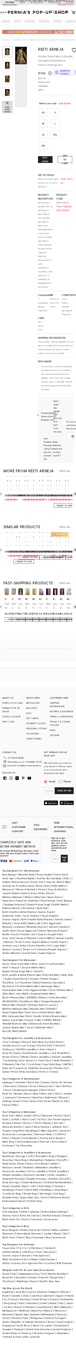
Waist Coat (28, 1119)
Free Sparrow (41, 1255)
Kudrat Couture (48, 1004)
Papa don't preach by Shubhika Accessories (27, 1068)
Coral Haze (34, 1064)
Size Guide (65, 103)
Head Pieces (9, 1163)
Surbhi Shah (9, 930)
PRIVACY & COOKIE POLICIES (60, 723)
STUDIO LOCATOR (11, 716)
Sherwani (47, 1115)
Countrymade (55, 963)
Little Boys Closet (32, 1251)
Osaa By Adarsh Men (58, 881)
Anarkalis (20, 1082)
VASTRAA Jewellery (26, 1049)
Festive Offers (10, 1104)
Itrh (49, 945)
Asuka (7, 978)
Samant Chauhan (59, 926)
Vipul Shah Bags (51, 1064)
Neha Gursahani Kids (14, 1259)
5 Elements (8, 1064)
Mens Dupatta (49, 1130)
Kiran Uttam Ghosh (42, 893)
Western (16, 1138)
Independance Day (29, 1273)
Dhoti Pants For (11, 1219)
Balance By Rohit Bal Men (44, 1023)
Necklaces (8, 1156)
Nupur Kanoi (54, 897)
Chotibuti (49, 1248)
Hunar (51, 1049)
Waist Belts (31, 1189)
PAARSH (51, 1008)
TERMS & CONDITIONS (61, 716)
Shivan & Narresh (25, 889)
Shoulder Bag (10, 1197)
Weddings (22, 1281)
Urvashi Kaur (29, 953)
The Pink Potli (44, 1045)
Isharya (25, 1041)
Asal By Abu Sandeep (49, 878)
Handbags (8, 1189)
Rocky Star (37, 881)
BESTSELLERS (33, 703)
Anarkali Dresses (51, 1215)
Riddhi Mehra (60, 904)
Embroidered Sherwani (28, 1233)
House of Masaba (26, 938)
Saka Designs (47, 1259)
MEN (22, 2)
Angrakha (18, 1130)
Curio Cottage (10, 1041)
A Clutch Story (43, 1060)
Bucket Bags (31, 1193)
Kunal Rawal (20, 978)
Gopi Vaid (8, 938)
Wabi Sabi (67, 974)
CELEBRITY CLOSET (36, 723)
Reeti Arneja (51, 49)
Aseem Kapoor (47, 953)
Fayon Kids (8, 1248)
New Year (54, 1281)
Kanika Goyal (10, 934)
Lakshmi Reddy (11, 1251)
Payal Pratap (48, 900)
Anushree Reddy (25, 878)
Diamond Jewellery (35, 1174)
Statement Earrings (13, 1178)
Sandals (15, 1186)
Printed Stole (34, 1201)
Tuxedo (6, 1130)
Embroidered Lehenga (54, 1211)
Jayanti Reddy (10, 893)
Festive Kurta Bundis (51, 1138)
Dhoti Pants (47, 1090)
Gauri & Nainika (57, 889)
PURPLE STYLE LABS (12, 703)
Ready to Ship (61, 1101)
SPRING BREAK (51, 1020)
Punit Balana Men (12, 990)
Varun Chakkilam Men (39, 1027)
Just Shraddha (60, 1053)
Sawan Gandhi (64, 938)
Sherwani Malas (43, 1134)
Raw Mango (9, 874)
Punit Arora (31, 1012)
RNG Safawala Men (13, 1016)
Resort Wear (31, 1093)
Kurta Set (25, 1215)
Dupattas (37, 1097)
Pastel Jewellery (58, 1171)
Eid (44, 1273)
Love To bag (27, 1045)
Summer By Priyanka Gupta (18, 885)
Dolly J (67, 878)
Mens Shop (8, 1141)
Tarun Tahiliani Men (60, 990)
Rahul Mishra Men (50, 1012)
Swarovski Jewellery (14, 1171)
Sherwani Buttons (12, 1126)
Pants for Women (12, 1093)
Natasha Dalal (26, 874)
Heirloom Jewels (11, 1167)
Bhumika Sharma (37, 926)
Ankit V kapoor (11, 967)
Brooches (27, 1145)
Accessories (9, 1134)
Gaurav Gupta (10, 919)
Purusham (25, 982)
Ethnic (5, 1138)
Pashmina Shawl (59, 1197)
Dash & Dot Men (20, 963)
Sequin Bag (26, 1197)
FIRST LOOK (8, 721)
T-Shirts (37, 1123)
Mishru (28, 897)
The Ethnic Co (10, 982)
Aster (42, 1049)
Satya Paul (60, 874)
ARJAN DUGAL (10, 1001)
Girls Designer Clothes (15, 1211)
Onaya (42, 889)
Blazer (57, 1233)
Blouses (63, 1097)
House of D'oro (10, 1056)
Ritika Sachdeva (28, 1071)
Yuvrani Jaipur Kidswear (16, 1255)
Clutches (58, 1186)
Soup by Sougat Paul (50, 934)
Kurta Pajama (42, 1126)
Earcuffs (62, 1160)
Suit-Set (58, 1123)
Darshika (58, 982)
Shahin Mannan (11, 953)
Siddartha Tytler (11, 915)
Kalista (25, 893)
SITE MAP (55, 735)
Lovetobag (10, 1060)
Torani (18, 941)
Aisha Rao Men (57, 997)
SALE (28, 713)
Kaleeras (50, 1160)
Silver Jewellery (57, 1174)
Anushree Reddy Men (42, 993)
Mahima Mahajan (12, 897)
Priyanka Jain (27, 934)
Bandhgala (32, 1130)
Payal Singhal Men (12, 1012)
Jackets (67, 1093)
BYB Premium (64, 1263)
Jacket (48, 1233)
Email (52, 781)
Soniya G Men (33, 1020)
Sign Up (64, 859)
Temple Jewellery (12, 1174)
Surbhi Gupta (58, 941)
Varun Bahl (20, 923)
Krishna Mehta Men (28, 986)
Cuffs (31, 1156)
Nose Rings (21, 1160)
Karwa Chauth (38, 1281)
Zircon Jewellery (37, 1171)
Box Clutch (41, 1197)
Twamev (34, 978)
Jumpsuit (64, 1130)
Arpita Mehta (46, 938)
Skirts (58, 1093)
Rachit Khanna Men (13, 997)
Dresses (23, 1086)
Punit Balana (65, 900)
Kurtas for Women (62, 1082)
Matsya (8, 941)
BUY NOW (45, 159)
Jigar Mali (59, 945)
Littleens (33, 1259)
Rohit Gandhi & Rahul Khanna (19, 911)
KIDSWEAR (54, 2)
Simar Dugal (31, 941)
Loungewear (25, 1134)
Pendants (28, 1167)
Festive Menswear (27, 1141)
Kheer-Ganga (49, 978)
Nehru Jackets (60, 1230)
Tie (17, 1145)
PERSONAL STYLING (36, 728)
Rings (52, 1156)
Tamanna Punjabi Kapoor (51, 949)
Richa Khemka (37, 945)
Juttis (33, 1186)
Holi (14, 1273)
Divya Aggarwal (27, 930)
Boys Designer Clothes (15, 1230)
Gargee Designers (51, 1001)
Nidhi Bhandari (62, 1060)
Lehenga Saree (10, 1101)
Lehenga (34, 1211)
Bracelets (41, 1156)
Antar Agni (8, 878)
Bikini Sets (47, 1093)
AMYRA (67, 1064)
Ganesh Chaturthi (38, 1277)
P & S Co (22, 1248)
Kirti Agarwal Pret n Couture (38, 1263)
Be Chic (21, 1064)
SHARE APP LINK (64, 790)
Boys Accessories (56, 1237)
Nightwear (51, 1097)
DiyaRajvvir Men (29, 1001)
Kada (68, 1182)
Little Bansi (35, 1248)
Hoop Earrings (10, 1182)
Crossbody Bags (12, 1193)
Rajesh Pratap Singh (38, 904)
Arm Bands (41, 1163)
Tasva (5, 963)
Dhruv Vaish (38, 963)
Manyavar (8, 889)
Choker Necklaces (31, 1182)
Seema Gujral (46, 911)
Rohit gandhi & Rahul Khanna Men (21, 974)
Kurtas (58, 1115)
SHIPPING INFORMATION (57, 705)
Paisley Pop (61, 1068)
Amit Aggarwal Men (35, 990)
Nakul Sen (39, 897)
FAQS (53, 730)
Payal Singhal (49, 915)
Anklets (54, 1163)
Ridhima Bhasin (11, 908)
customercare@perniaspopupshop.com (25, 765)
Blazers (47, 1123)
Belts (25, 1186)
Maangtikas (36, 1160)
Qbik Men (7, 993)
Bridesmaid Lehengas (26, 1090)
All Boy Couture (11, 1263)
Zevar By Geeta (11, 1053)
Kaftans (67, 1086)
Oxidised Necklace (54, 1182)
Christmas (8, 1281)
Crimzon (53, 1071)
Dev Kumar (8, 986)
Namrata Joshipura (13, 926)
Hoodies (7, 1123)
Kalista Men (8, 1004)
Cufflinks (60, 1134)
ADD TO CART (65, 159)
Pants (5, 1119)
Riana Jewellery (40, 1056)
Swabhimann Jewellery (36, 1053)
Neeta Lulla (34, 923)
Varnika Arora (10, 1045)
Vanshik (37, 971)
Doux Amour (26, 1060)
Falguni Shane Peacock (15, 881)
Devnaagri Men (49, 986)
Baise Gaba (43, 885)
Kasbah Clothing (27, 1004)
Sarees (45, 1082)
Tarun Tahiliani (31, 915)
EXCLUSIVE (31, 708)
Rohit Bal (42, 908)
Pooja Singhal (44, 874)
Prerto (42, 1071)
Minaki (25, 1056)
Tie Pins (41, 1119)
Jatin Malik (21, 993)
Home (5, 39)
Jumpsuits (10, 1097)
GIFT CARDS (32, 718)
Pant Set (44, 1141)
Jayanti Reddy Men (13, 1027)
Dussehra (21, 1277)
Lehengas (7, 1082)
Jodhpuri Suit (59, 1126)
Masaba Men (37, 1008)
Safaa (23, 945)
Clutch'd (59, 1045)
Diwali (6, 1273)
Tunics (7, 1090)
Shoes (5, 1186)
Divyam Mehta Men (33, 967)
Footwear (8, 1145)
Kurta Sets (33, 1082)
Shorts (26, 1123)
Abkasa (42, 997)
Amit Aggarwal (51, 923)
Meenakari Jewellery (48, 1167)
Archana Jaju (10, 945)
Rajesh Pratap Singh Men (16, 971)
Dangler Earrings (36, 1178)
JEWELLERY (36, 2)
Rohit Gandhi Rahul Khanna (37, 919)
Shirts (36, 1115)
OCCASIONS (32, 733)
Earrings (21, 1156)
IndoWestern (30, 1138)
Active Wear (58, 1141)
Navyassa (49, 1251)
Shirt (65, 1233)
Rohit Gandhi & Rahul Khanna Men (45, 1016)
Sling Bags (60, 1189)
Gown (33, 1086)
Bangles (61, 1156)
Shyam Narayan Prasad (52, 930)
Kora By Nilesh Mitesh (14, 1031)
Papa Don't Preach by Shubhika (20, 900)
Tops (58, 1086)
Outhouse (7, 1049)
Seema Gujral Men (12, 1020)
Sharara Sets (46, 1086)
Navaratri (8, 1277)
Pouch (19, 1189)
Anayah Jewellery (62, 1056)
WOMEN (10, 2)
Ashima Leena (63, 919)
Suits (67, 1115)
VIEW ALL (65, 470)
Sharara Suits (10, 1215)
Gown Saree (28, 1101)
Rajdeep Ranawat (14, 904)
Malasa (45, 941)
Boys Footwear (35, 1237)
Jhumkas (53, 1178)
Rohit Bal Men (51, 974)
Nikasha (6, 923)
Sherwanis (10, 1086)
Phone (67, 781)
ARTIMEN (31, 997)
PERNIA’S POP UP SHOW (11, 710)
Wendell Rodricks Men (14, 1023)
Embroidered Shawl (13, 1201)
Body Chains (25, 1163)
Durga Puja (57, 1277)
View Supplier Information (64, 208)
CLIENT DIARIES (34, 738)
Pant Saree (44, 1101)
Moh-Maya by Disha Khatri (47, 1041)
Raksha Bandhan (57, 1273)
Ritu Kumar (28, 908)
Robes (17, 1123)
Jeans (28, 1126)
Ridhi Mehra (59, 885)
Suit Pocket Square (59, 1119)
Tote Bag (58, 1193)
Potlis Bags (45, 1186)
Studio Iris (29, 949)
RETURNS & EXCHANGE (61, 711)
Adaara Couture (11, 949)
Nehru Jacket (23, 1115)
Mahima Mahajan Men (15, 1008)
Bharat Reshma (42, 982)
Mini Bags (45, 1193)
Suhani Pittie (9, 1071)
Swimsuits (24, 1097)
